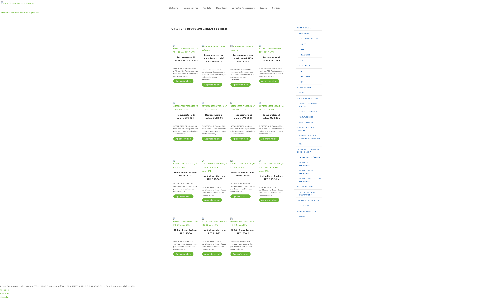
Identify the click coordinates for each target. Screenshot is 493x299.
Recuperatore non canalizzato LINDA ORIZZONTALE (214, 58)
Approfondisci (183, 81)
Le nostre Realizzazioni (243, 8)
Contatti (276, 8)
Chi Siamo (173, 8)
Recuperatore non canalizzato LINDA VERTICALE (243, 58)
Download (221, 8)
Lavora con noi (190, 8)
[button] (20, 12)
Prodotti (207, 8)
